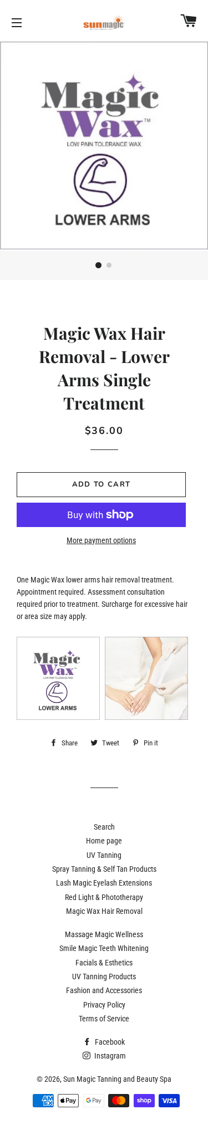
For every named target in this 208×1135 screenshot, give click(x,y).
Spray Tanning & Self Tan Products (104, 869)
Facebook (109, 1041)
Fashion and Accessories (104, 990)
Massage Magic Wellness (104, 934)
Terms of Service (104, 1018)
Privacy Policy (104, 1004)
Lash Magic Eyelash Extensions (104, 882)
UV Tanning (104, 855)
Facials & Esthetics (104, 962)
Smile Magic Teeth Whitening (104, 948)
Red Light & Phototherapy (104, 897)
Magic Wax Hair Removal (104, 911)
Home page (104, 840)
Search (104, 826)
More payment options (101, 540)
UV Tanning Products (104, 976)
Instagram (109, 1055)
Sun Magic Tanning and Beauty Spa (117, 1079)
